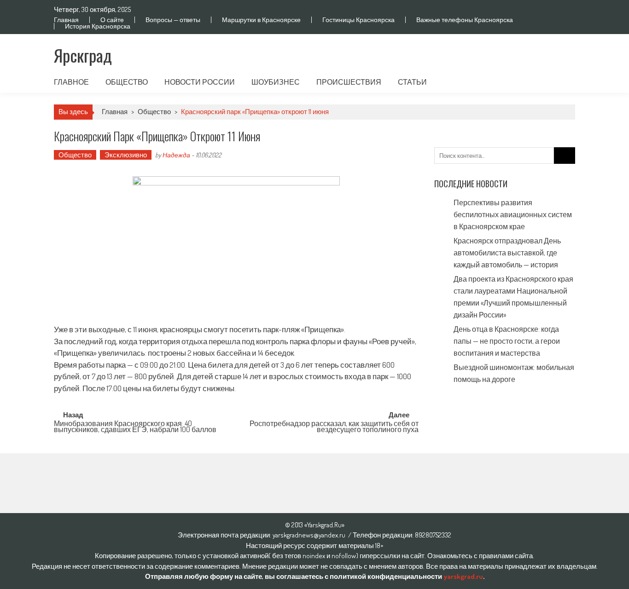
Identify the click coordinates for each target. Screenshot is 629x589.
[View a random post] (561, 82)
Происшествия (348, 82)
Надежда (176, 155)
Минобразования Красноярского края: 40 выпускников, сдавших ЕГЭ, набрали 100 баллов (135, 427)
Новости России (199, 82)
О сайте (112, 20)
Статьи (412, 82)
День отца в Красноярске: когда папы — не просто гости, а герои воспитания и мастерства (507, 341)
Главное (71, 82)
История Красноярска (97, 26)
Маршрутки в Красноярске (261, 20)
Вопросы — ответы (173, 20)
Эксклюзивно (126, 154)
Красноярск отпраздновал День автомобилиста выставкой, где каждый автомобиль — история (507, 252)
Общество (126, 82)
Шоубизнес (275, 82)
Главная (66, 20)
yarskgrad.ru (463, 576)
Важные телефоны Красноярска (464, 20)
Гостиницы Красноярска (358, 20)
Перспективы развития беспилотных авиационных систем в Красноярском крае (513, 214)
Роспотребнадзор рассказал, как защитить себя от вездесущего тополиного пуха (334, 427)
